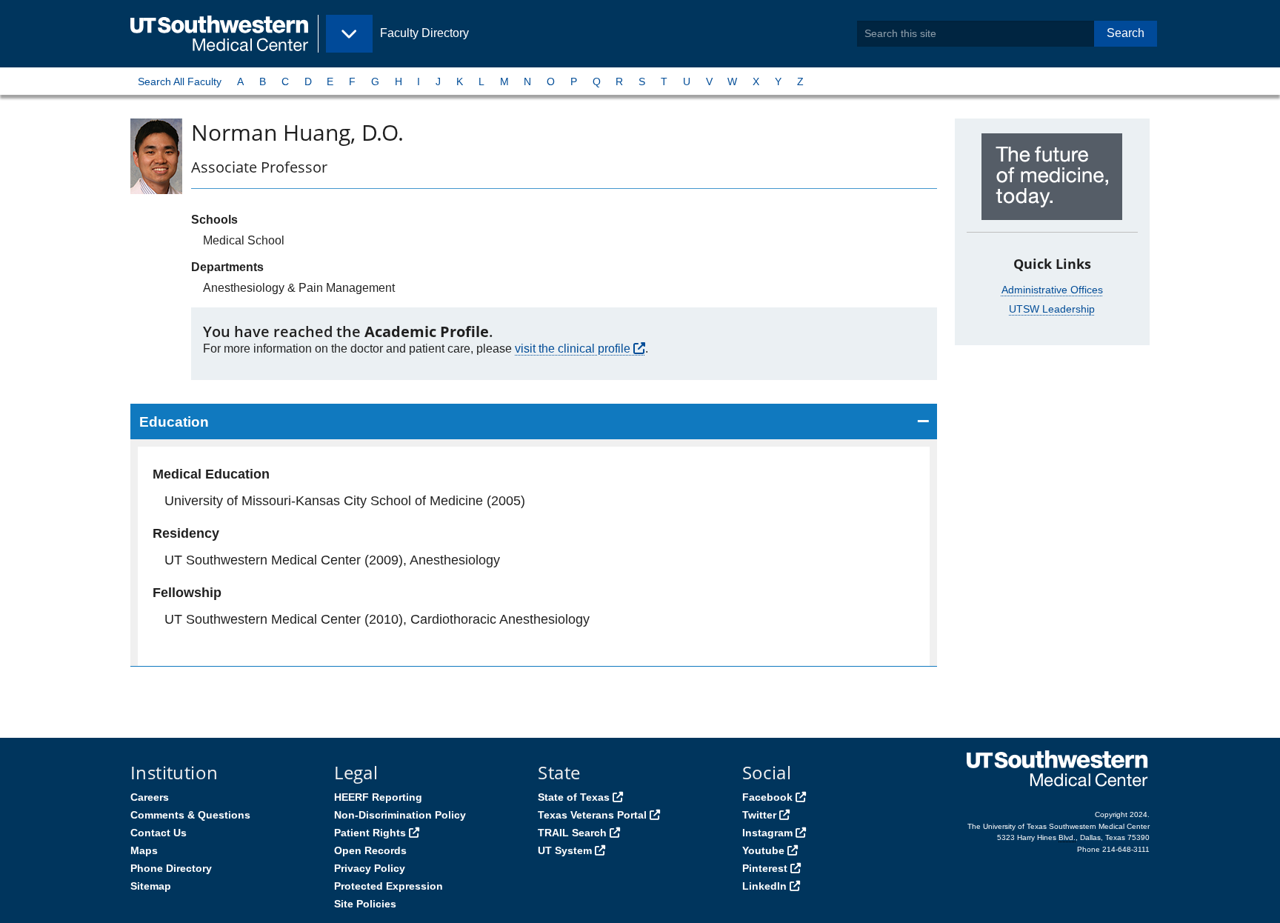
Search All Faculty (179, 81)
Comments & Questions (190, 815)
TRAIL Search (572, 833)
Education (174, 422)
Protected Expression (388, 886)
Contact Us (158, 833)
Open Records (370, 850)
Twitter (759, 815)
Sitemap (150, 886)
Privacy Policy (369, 868)
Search (1125, 33)
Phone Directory (171, 868)
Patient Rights (370, 833)
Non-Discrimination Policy (400, 815)
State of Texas (574, 797)
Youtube (763, 850)
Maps (144, 850)
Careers (149, 797)
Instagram (767, 833)
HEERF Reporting (378, 797)
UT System (565, 850)
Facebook (767, 797)
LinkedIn (764, 886)
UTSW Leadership (1052, 309)
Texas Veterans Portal (592, 815)
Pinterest (764, 868)
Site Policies (365, 904)
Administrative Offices (1052, 290)
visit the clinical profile (572, 348)
